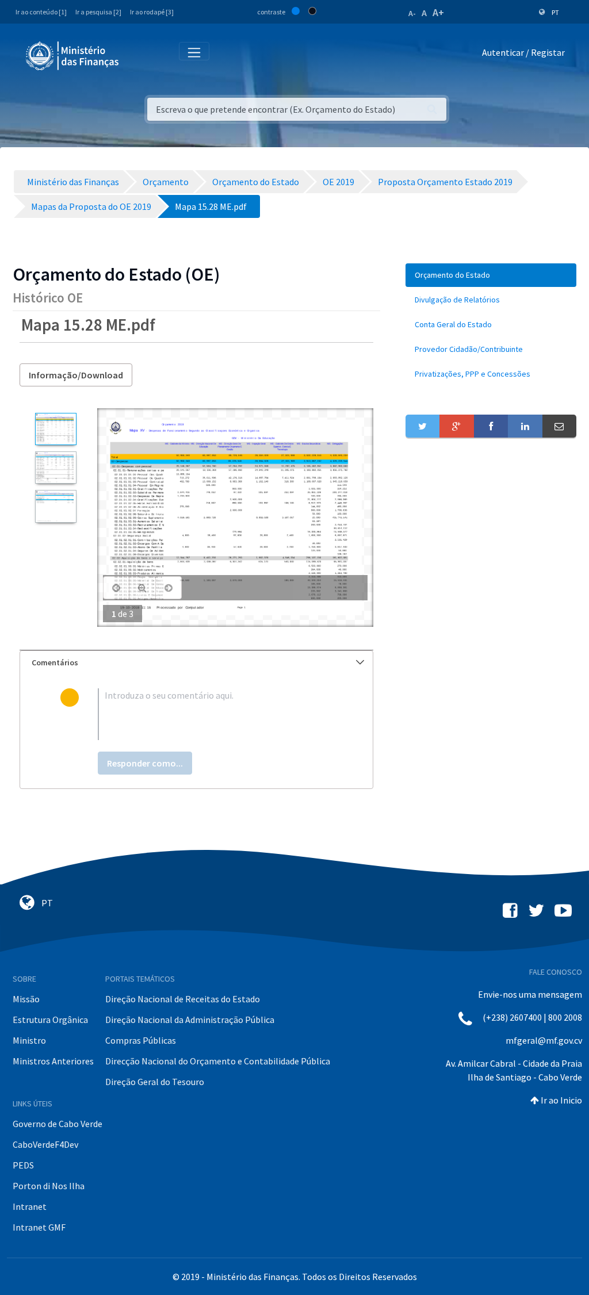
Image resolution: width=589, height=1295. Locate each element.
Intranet (30, 1206)
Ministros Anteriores (53, 1061)
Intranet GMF (39, 1227)
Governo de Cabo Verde (57, 1123)
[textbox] (215, 714)
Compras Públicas (140, 1040)
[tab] (196, 663)
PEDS (23, 1165)
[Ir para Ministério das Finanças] (73, 55)
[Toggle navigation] (137, 55)
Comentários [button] (55, 662)
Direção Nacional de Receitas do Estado (182, 999)
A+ (438, 12)
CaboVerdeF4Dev (45, 1144)
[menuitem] (491, 275)
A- (412, 13)
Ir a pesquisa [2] (98, 11)
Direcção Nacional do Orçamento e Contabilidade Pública (217, 1061)
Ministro (29, 1040)
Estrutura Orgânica (50, 1019)
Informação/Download (76, 375)
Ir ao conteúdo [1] (41, 11)
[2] (55, 467)
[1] (55, 429)
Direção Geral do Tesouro (154, 1081)
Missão (26, 999)
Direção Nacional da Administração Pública (189, 1019)
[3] (55, 506)
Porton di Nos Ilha (49, 1185)
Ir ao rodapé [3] (152, 11)
